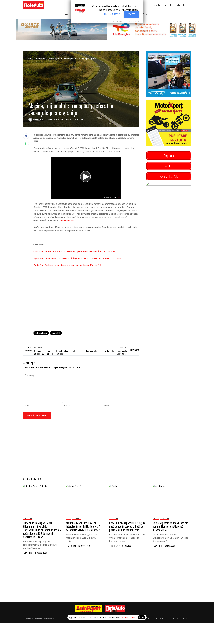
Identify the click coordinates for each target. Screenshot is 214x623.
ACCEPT (131, 14)
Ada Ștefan (37, 120)
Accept (141, 617)
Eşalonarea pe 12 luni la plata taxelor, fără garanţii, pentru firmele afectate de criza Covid (77, 258)
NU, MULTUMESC (112, 14)
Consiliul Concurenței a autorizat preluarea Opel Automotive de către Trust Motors (74, 251)
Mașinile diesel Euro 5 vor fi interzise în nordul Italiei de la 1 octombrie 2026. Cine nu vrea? (83, 526)
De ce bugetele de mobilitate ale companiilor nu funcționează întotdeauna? (170, 526)
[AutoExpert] (88, 608)
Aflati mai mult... (129, 617)
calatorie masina (41, 333)
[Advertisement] (86, 305)
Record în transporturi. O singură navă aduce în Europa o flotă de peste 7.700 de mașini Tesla (127, 526)
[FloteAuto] (115, 608)
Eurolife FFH (67, 220)
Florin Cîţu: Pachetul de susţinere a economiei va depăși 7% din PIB (67, 265)
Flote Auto (115, 546)
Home (30, 58)
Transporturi (40, 58)
